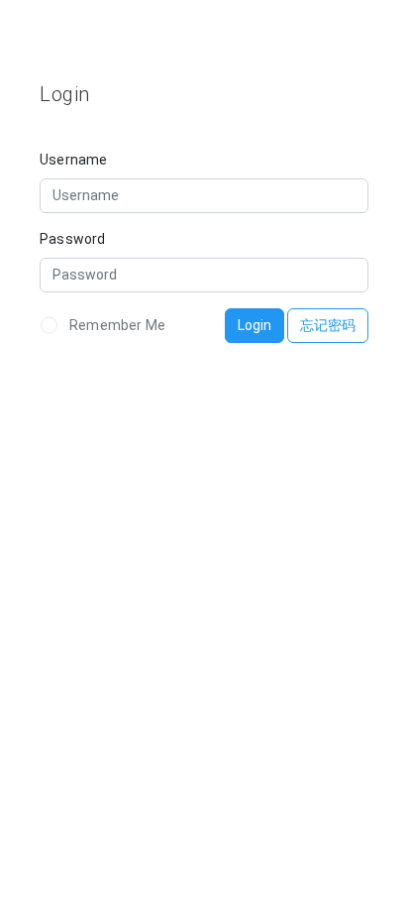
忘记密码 (328, 325)
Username (74, 160)
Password (73, 239)
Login (254, 325)
